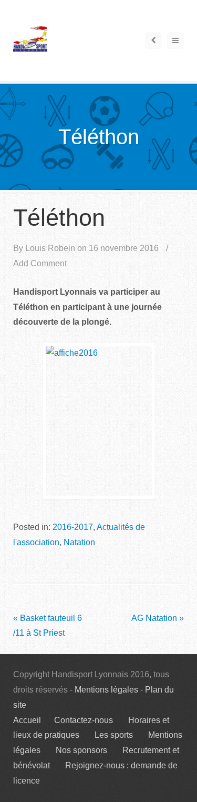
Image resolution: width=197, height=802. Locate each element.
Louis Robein (50, 248)
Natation (79, 542)
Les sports (114, 734)
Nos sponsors (81, 750)
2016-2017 (73, 527)
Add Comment (40, 263)
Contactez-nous (83, 720)
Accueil (27, 720)
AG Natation (157, 618)
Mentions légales (106, 689)
